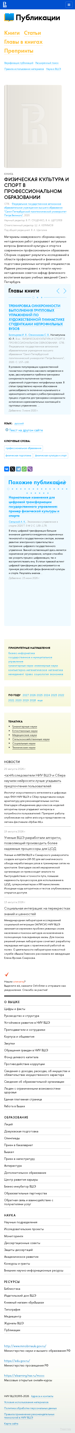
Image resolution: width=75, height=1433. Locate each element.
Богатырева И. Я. (18, 335)
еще (40, 700)
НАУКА (10, 1215)
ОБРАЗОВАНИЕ (16, 1117)
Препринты (18, 50)
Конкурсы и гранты (17, 1263)
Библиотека (12, 1289)
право (29, 674)
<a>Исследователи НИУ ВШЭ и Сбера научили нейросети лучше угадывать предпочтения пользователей (34, 781)
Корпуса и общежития (19, 1036)
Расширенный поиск (47, 63)
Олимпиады (12, 1138)
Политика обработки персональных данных (30, 1408)
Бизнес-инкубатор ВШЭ (20, 1186)
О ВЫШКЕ (12, 1002)
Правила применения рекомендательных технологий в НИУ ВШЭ (29, 1415)
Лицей (8, 1124)
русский (19, 423)
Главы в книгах (23, 41)
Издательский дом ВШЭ (20, 1295)
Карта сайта (11, 1423)
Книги (12, 32)
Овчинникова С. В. (38, 335)
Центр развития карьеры (21, 1179)
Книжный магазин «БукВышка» (24, 1302)
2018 (33, 700)
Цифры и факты (14, 1009)
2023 (54, 695)
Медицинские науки (24, 735)
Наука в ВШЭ (53, 69)
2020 (18, 700)
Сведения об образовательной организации (34, 1082)
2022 (61, 695)
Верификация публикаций (18, 63)
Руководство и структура (21, 1016)
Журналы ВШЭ (14, 1323)
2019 (26, 700)
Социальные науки (23, 743)
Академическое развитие (21, 1257)
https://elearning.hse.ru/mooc (24, 1375)
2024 (47, 695)
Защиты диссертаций (18, 1250)
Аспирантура (13, 1166)
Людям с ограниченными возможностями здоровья (32, 1090)
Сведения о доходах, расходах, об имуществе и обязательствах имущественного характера (37, 1073)
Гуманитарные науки (24, 726)
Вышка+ (9, 1152)
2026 (33, 695)
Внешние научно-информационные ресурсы (33, 1270)
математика (55, 670)
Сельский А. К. (17, 521)
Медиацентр (12, 1316)
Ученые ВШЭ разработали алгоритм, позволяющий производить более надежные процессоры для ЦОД (32, 843)
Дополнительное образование (25, 1173)
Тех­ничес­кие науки (23, 747)
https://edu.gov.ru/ (17, 1361)
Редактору (65, 1428)
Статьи (32, 32)
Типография (12, 1309)
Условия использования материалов (26, 1402)
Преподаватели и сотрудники (24, 1030)
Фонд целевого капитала (21, 1057)
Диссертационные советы (22, 1243)
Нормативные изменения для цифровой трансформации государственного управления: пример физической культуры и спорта (34, 506)
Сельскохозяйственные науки (31, 739)
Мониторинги (13, 1236)
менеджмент (16, 674)
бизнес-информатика (21, 653)
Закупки (9, 1043)
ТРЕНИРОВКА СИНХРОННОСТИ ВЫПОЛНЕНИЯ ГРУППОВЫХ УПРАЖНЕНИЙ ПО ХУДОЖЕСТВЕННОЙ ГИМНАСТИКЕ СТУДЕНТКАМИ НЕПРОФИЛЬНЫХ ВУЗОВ (36, 317)
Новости (12, 762)
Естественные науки (25, 731)
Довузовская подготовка (21, 1131)
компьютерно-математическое (27, 670)
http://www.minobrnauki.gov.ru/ (25, 1346)
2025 (40, 695)
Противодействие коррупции (24, 1064)
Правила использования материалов (24, 69)
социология (41, 674)
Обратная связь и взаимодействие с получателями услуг (28, 1202)
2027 (26, 695)
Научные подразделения (20, 1222)
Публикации (38, 17)
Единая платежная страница (23, 1099)
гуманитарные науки (20, 665)
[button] (33, 297)
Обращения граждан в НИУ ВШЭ (26, 1050)
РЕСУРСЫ (12, 1282)
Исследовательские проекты (24, 1229)
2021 (11, 700)
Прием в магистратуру (19, 1159)
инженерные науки (46, 665)
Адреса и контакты (42, 1396)
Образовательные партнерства (25, 1193)
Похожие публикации (37, 482)
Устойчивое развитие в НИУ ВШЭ (27, 1022)
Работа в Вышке (14, 1106)
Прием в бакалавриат (18, 1145)
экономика (56, 674)
